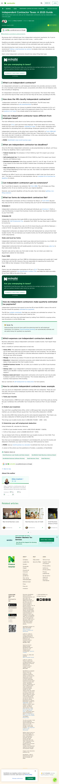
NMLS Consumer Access (28, 657)
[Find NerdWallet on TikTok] (49, 600)
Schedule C (45, 209)
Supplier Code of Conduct (47, 562)
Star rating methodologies (27, 578)
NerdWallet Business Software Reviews (14, 458)
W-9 (35, 269)
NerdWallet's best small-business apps (19, 140)
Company (25, 559)
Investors (25, 588)
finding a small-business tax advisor (20, 49)
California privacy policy (46, 568)
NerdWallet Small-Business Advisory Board (44, 455)
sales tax (51, 246)
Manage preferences (17, 778)
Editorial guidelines (26, 574)
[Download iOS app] (12, 605)
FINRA (24, 702)
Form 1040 (45, 201)
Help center (36, 559)
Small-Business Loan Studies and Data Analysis (16, 455)
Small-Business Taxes (33, 458)
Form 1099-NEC (51, 131)
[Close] (57, 771)
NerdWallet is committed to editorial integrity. (14, 33)
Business (8, 8)
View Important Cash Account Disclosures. (29, 729)
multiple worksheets (15, 312)
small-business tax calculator (21, 445)
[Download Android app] (12, 615)
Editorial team (27, 581)
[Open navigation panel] (2, 3)
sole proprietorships (25, 104)
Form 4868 (34, 186)
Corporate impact (26, 567)
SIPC (27, 702)
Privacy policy (46, 565)
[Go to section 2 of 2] (30, 532)
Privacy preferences (46, 572)
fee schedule (31, 715)
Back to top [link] (7, 469)
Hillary (17, 479)
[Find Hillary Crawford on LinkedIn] (15, 481)
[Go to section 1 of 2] (28, 532)
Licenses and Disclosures (28, 631)
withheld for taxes (29, 126)
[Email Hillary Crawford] (13, 481)
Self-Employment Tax (16, 221)
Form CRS (25, 709)
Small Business (45, 458)
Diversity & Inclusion (26, 571)
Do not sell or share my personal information (46, 578)
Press (24, 584)
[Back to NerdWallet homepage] (3, 9)
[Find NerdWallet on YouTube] (41, 600)
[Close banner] (57, 537)
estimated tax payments (27, 309)
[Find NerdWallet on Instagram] (43, 600)
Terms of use (46, 559)
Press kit (25, 586)
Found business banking (27, 329)
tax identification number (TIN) (27, 271)
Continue (30, 778)
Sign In (47, 3)
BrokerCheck (26, 717)
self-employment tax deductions (24, 381)
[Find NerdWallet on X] (38, 600)
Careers (25, 564)
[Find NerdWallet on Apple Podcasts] (46, 600)
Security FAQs (37, 562)
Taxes (15, 8)
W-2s (13, 124)
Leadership (26, 562)
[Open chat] (55, 780)
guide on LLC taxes (10, 111)
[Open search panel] (41, 3)
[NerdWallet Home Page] (9, 3)
